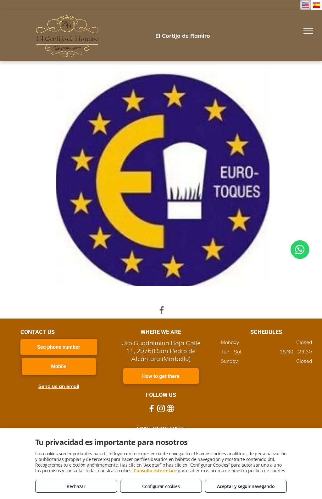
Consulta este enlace (155, 471)
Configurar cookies (161, 486)
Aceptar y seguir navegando (246, 486)
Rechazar (76, 486)
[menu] (308, 31)
